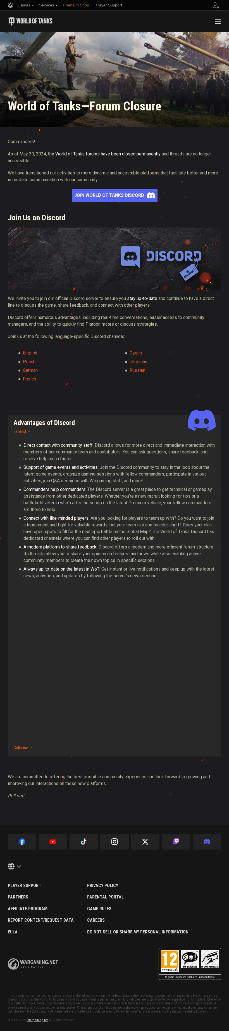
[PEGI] (190, 964)
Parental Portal (105, 897)
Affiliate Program (27, 908)
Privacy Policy (102, 885)
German (30, 370)
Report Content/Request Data (41, 920)
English (30, 353)
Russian (137, 370)
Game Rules (99, 908)
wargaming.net (33, 964)
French (29, 379)
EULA (13, 932)
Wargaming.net (37, 1020)
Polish (29, 361)
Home (12, 96)
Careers (96, 920)
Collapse (20, 747)
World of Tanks (30, 21)
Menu (217, 21)
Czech (136, 353)
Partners (18, 897)
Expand (19, 431)
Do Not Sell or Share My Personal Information (138, 932)
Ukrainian (138, 361)
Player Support (24, 885)
